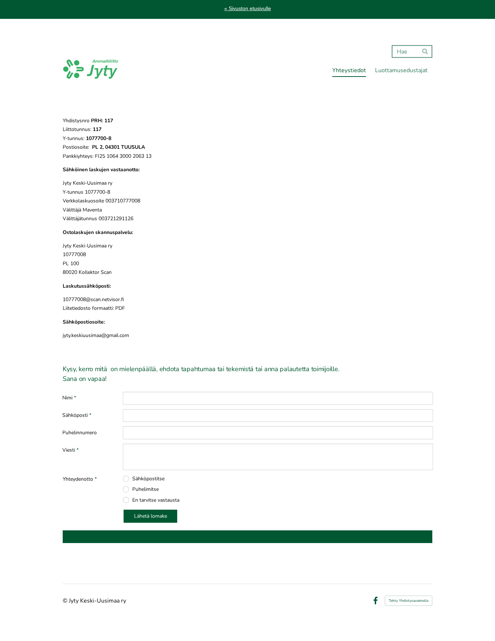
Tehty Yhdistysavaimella (408, 600)
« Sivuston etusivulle (247, 8)
